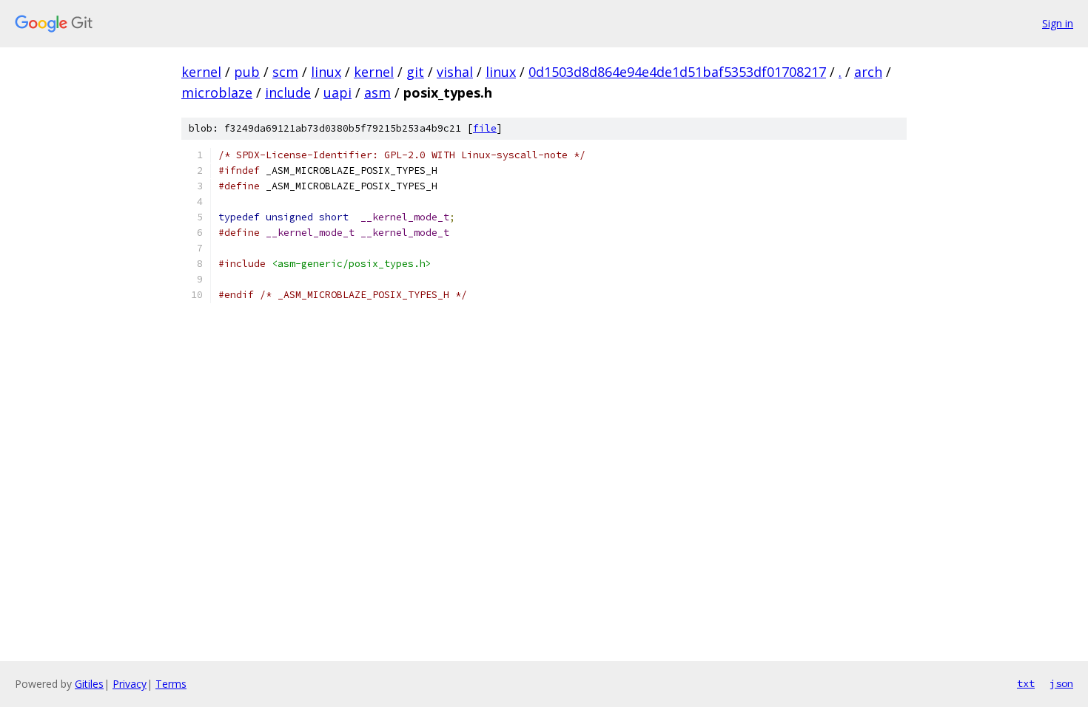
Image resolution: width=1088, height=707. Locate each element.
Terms (171, 684)
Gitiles (89, 684)
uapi (337, 92)
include (288, 92)
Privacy (130, 684)
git (415, 72)
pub (247, 72)
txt (1026, 683)
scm (285, 72)
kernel (201, 72)
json (1061, 683)
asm (377, 92)
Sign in (1057, 23)
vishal (455, 72)
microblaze (216, 92)
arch (868, 72)
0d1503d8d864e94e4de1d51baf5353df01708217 (677, 72)
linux (326, 72)
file (485, 128)
